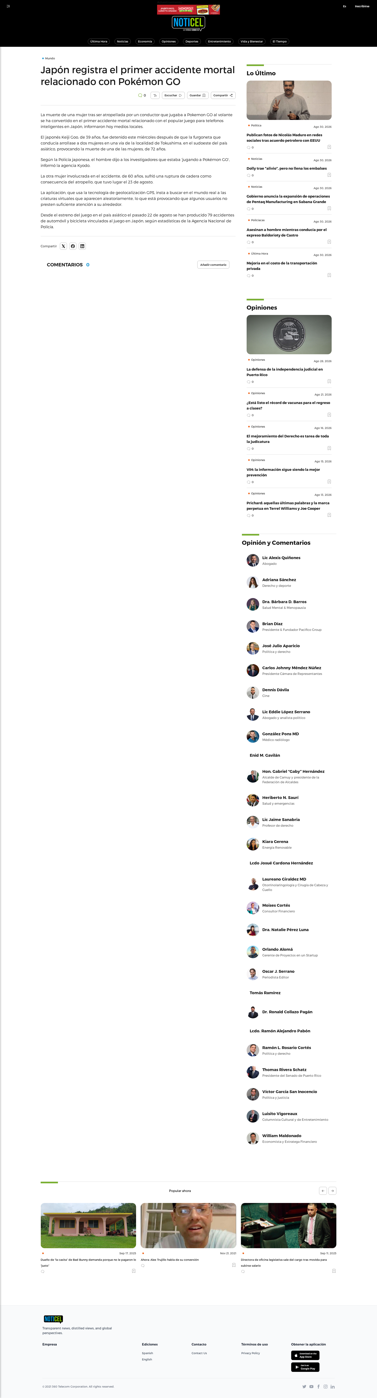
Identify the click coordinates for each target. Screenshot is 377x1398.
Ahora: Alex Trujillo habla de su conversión (70, 1259)
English (147, 1359)
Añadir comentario (213, 265)
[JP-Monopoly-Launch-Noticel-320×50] (188, 10)
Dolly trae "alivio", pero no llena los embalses (287, 168)
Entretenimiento (219, 41)
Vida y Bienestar (252, 41)
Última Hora (98, 41)
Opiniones (169, 41)
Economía (145, 41)
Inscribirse (362, 6)
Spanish (147, 1353)
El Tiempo (280, 41)
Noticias (122, 41)
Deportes (192, 41)
